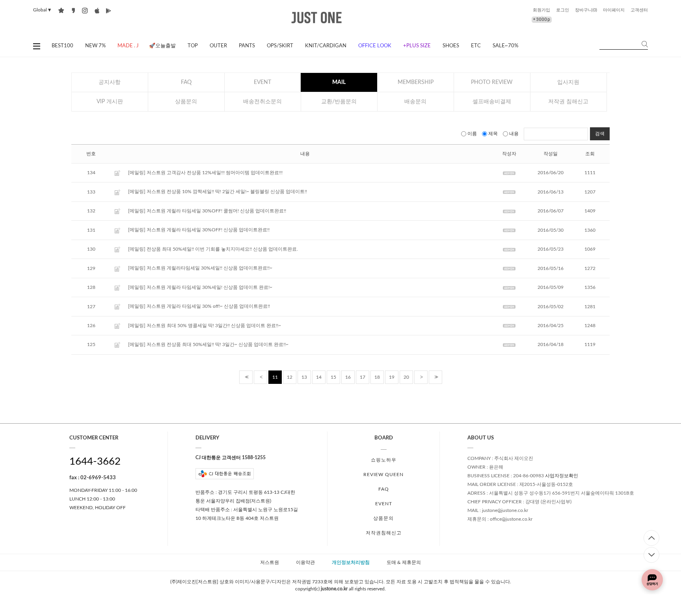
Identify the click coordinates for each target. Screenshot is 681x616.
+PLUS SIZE (417, 45)
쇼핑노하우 (383, 460)
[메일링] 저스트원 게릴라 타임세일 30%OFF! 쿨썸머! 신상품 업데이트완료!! (207, 210)
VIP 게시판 (110, 101)
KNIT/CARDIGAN (325, 45)
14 (319, 377)
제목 (493, 133)
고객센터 (639, 10)
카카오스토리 (73, 10)
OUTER (218, 45)
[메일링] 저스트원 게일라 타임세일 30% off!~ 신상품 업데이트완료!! (199, 306)
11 (275, 377)
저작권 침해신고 (568, 101)
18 (377, 377)
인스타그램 (85, 10)
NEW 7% (95, 45)
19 (391, 377)
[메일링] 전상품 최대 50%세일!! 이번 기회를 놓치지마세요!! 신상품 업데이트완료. (213, 249)
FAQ (186, 82)
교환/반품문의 (339, 101)
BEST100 (62, 45)
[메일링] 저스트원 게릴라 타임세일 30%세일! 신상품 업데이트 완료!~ (200, 287)
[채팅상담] (652, 579)
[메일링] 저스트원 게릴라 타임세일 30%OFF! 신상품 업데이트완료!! (199, 230)
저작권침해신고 (384, 532)
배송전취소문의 (262, 101)
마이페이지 (614, 10)
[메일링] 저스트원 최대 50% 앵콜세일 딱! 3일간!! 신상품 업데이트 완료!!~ (204, 325)
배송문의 (415, 101)
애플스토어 (97, 10)
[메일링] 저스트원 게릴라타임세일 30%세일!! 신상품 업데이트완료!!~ (200, 268)
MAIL (339, 82)
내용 (514, 133)
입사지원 (568, 82)
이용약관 (305, 562)
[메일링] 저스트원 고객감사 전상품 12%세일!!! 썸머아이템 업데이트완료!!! (205, 172)
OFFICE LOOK (374, 45)
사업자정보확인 (561, 476)
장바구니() (586, 10)
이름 (472, 133)
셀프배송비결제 (492, 101)
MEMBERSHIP (416, 82)
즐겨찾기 (61, 10)
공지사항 (110, 82)
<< (246, 377)
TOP (193, 45)
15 (333, 377)
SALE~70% (505, 45)
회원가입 (541, 10)
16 (348, 377)
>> (435, 377)
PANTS (247, 45)
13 (304, 377)
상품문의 (186, 101)
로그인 (562, 10)
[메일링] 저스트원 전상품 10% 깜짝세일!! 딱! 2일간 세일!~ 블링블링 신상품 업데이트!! (217, 192)
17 (362, 377)
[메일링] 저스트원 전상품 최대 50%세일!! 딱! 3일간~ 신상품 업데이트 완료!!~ (208, 344)
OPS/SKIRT (280, 45)
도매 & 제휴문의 (404, 562)
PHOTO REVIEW (492, 82)
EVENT (262, 82)
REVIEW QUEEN (383, 474)
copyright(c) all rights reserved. (340, 588)
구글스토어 (109, 10)
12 (289, 377)
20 (406, 377)
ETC (476, 45)
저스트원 (269, 562)
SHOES (451, 45)
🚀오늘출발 (162, 45)
